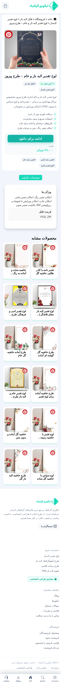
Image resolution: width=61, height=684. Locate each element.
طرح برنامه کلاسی (50, 566)
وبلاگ (56, 596)
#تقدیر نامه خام (29, 160)
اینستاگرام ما (47, 526)
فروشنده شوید (52, 638)
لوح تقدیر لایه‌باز (51, 556)
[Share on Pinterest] (52, 247)
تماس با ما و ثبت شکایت (47, 615)
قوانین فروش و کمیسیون (47, 643)
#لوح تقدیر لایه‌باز (47, 89)
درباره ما (55, 668)
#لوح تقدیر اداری (47, 165)
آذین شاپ (47, 84)
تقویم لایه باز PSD (50, 570)
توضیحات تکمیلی (31, 177)
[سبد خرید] (5, 5)
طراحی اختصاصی (24, 668)
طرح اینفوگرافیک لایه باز (47, 561)
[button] (30, 49)
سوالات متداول (52, 605)
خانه (50, 19)
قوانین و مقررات (51, 610)
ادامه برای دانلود (30, 138)
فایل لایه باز (26, 19)
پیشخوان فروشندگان (49, 633)
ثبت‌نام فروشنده (51, 647)
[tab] (30, 178)
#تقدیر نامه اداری (47, 160)
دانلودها (55, 600)
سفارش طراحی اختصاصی (42, 579)
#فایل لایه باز (30, 84)
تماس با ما (42, 668)
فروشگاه (40, 19)
